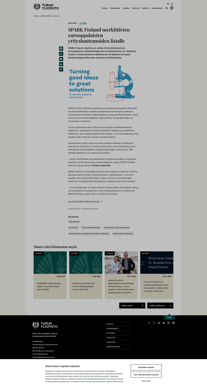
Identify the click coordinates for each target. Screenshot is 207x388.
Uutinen (57, 16)
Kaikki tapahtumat (157, 305)
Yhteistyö (135, 8)
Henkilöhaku (37, 341)
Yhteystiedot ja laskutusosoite (45, 344)
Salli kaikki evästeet (146, 367)
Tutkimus (125, 8)
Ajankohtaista (157, 8)
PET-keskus (73, 228)
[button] (172, 8)
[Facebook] (61, 48)
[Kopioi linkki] (61, 69)
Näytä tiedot (146, 381)
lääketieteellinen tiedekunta (117, 228)
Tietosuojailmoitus (40, 354)
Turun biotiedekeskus (90, 228)
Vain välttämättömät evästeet (146, 375)
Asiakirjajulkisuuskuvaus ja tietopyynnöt (43, 358)
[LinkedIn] (61, 64)
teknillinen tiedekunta (123, 234)
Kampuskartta (38, 348)
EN (168, 4)
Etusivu (105, 8)
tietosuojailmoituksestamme (94, 379)
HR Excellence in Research (43, 351)
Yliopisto (145, 8)
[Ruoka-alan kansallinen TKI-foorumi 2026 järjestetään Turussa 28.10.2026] (85, 275)
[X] (61, 54)
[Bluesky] (61, 59)
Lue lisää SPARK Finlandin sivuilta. (84, 201)
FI (172, 4)
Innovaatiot (74, 222)
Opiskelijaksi (115, 8)
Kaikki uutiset (127, 305)
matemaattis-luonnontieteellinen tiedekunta (89, 234)
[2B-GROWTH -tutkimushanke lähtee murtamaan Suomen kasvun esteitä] (50, 275)
